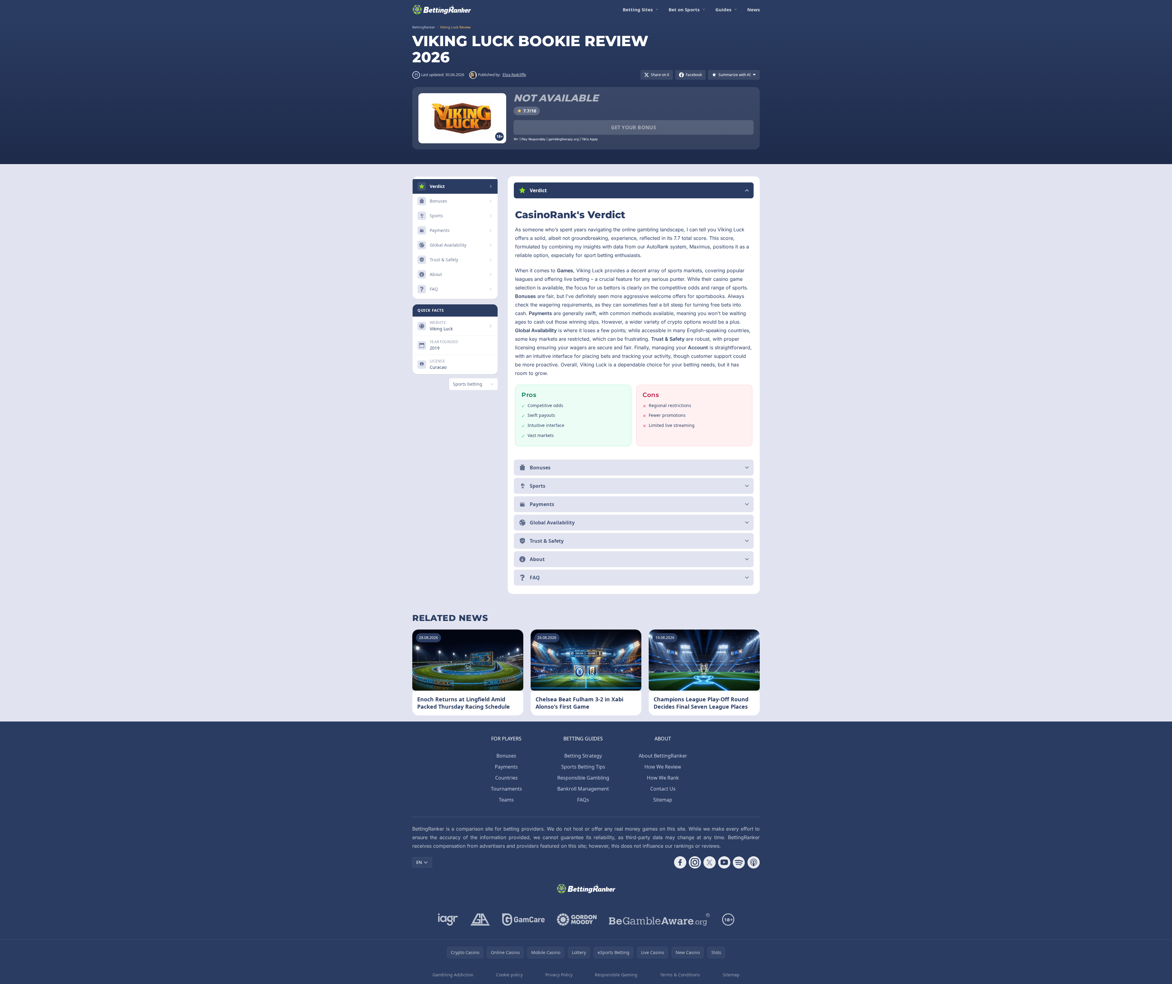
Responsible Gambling (583, 777)
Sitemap (662, 799)
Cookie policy (509, 975)
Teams (506, 799)
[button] (634, 190)
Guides (723, 9)
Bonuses (506, 755)
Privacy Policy (559, 975)
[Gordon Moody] (577, 919)
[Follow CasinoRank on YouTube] (724, 862)
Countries (506, 777)
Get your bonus (633, 127)
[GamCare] (523, 919)
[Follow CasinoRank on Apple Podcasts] (753, 862)
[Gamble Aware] (659, 919)
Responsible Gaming (616, 975)
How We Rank (663, 777)
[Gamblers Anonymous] (480, 919)
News (753, 9)
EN (419, 862)
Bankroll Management (583, 788)
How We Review (662, 766)
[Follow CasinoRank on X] (709, 862)
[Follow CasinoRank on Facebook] (680, 862)
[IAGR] (448, 919)
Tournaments (506, 788)
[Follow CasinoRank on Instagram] (695, 862)
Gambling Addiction (452, 975)
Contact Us (663, 788)
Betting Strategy (583, 755)
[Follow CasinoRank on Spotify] (739, 862)
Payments (506, 766)
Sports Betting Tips (583, 766)
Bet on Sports (684, 9)
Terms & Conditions (680, 975)
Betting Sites (638, 9)
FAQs (583, 799)
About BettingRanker (663, 755)
